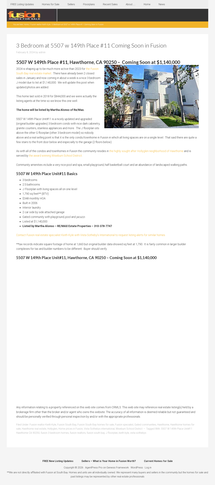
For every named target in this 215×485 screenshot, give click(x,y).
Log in (148, 467)
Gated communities (145, 424)
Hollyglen (52, 428)
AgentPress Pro (93, 467)
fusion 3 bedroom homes (55, 432)
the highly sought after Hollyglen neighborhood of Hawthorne (146, 151)
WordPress (137, 467)
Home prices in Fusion (70, 428)
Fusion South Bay (66, 424)
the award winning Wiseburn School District (55, 155)
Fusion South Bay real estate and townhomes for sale (32, 15)
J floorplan (112, 432)
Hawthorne (163, 424)
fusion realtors (78, 432)
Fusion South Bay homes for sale (95, 424)
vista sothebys (138, 432)
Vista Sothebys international (99, 428)
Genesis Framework (118, 467)
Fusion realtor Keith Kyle (43, 424)
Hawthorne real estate (34, 428)
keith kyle (124, 432)
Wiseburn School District (129, 428)
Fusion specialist (124, 424)
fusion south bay (96, 432)
